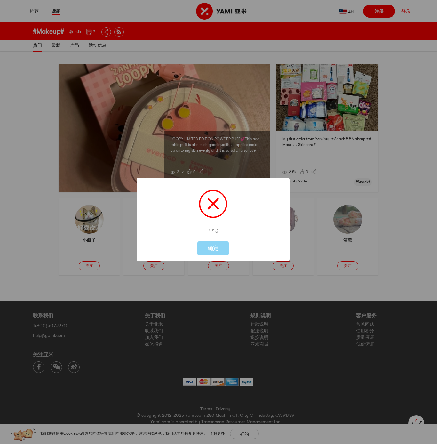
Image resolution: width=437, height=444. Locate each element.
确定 (213, 248)
